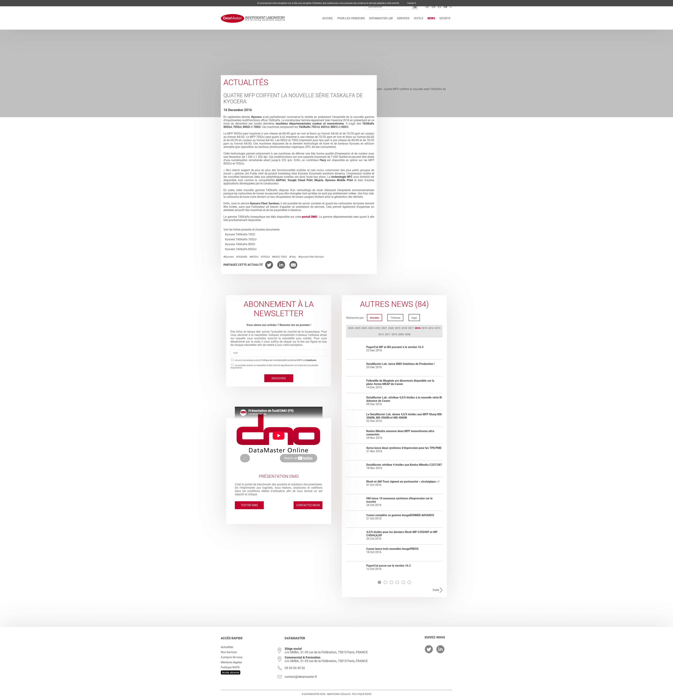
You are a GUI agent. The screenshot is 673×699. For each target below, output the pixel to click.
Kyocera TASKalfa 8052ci (241, 249)
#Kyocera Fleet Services (311, 256)
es (439, 7)
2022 (377, 328)
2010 (394, 334)
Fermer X (411, 3)
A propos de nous (231, 657)
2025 (358, 328)
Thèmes (395, 317)
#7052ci (265, 256)
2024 (364, 328)
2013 (437, 328)
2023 (371, 328)
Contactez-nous (308, 505)
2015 (424, 328)
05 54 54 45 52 (295, 668)
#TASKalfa (241, 256)
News (431, 18)
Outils (418, 18)
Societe (444, 18)
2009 (401, 334)
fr (445, 7)
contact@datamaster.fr (301, 677)
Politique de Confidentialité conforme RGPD (281, 360)
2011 (387, 334)
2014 (431, 328)
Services (403, 18)
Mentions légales (231, 662)
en (433, 7)
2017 (411, 328)
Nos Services (229, 652)
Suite (436, 590)
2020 (391, 328)
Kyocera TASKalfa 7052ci (241, 239)
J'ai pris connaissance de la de (275, 360)
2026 (351, 328)
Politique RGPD (230, 667)
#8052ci (254, 256)
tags (414, 317)
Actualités (227, 647)
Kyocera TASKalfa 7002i (240, 234)
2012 (381, 334)
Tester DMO (249, 505)
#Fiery (292, 256)
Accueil (327, 18)
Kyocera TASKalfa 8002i (240, 244)
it (451, 7)
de (427, 7)
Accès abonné (230, 672)
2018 (404, 328)
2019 (397, 328)
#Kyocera (228, 256)
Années (374, 317)
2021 (384, 328)
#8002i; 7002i (279, 256)
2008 (407, 334)
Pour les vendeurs (351, 18)
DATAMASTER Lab (381, 18)
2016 (417, 328)
